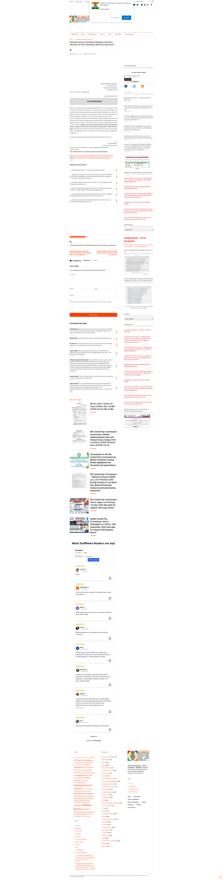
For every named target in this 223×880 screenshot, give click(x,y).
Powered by (127, 82)
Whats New (74, 34)
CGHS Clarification (81, 765)
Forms (81, 780)
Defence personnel (107, 784)
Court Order (83, 772)
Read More (93, 412)
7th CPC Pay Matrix (87, 757)
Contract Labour (81, 770)
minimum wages (87, 791)
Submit (126, 18)
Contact (77, 844)
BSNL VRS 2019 (106, 767)
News (82, 34)
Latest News (128, 92)
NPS (76, 847)
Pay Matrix (105, 822)
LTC (103, 808)
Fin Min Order (106, 795)
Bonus (104, 765)
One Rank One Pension (108, 819)
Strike (79, 816)
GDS (85, 780)
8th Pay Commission (108, 757)
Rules (103, 838)
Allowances (105, 759)
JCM (103, 800)
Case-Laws (105, 773)
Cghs (103, 776)
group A (84, 782)
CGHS (102, 34)
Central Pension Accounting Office (84, 762)
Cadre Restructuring (107, 770)
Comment (73, 274)
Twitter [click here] (81, 158)
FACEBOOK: (96, 260)
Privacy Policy (79, 842)
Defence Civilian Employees (109, 781)
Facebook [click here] (92, 158)
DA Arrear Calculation (81, 852)
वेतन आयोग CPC (92, 34)
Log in (131, 783)
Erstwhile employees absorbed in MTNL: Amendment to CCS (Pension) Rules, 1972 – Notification (80, 252)
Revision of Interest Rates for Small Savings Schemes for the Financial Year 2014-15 (106, 252)
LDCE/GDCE (79, 791)
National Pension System (83, 794)
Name (72, 288)
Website (72, 295)
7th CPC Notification (78, 757)
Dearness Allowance (107, 778)
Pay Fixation (78, 796)
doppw (75, 778)
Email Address (105, 9)
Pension (104, 824)
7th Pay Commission (81, 839)
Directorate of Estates (108, 786)
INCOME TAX (105, 797)
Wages (104, 843)
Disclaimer (78, 833)
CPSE (88, 773)
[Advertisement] (93, 71)
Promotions (78, 805)
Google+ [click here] (104, 158)
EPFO (83, 778)
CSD (109, 34)
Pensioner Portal (78, 800)
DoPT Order (118, 34)
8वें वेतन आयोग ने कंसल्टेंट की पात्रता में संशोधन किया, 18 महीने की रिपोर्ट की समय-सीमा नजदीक (102, 407)
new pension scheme (108, 813)
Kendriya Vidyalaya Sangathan (110, 803)
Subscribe (128, 79)
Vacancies (78, 836)
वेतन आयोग (104, 846)
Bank (103, 762)
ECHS (79, 778)
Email (96, 288)
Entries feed (132, 786)
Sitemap (77, 825)
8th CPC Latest (75, 400)
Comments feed (133, 789)
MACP (104, 811)
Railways (104, 832)
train (82, 816)
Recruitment (85, 809)
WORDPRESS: (87, 260)
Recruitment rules (80, 812)
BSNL (75, 762)
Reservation (105, 835)
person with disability (86, 802)
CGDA (75, 765)
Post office (105, 830)
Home (129, 796)
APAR (93, 760)
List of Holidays (129, 34)
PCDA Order (85, 796)
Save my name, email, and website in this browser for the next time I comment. (91, 302)
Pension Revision (107, 827)
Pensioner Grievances (88, 798)
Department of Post (84, 775)
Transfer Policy (87, 816)
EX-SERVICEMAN (107, 792)
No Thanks (115, 18)
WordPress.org (133, 791)
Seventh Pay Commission (109, 841)
